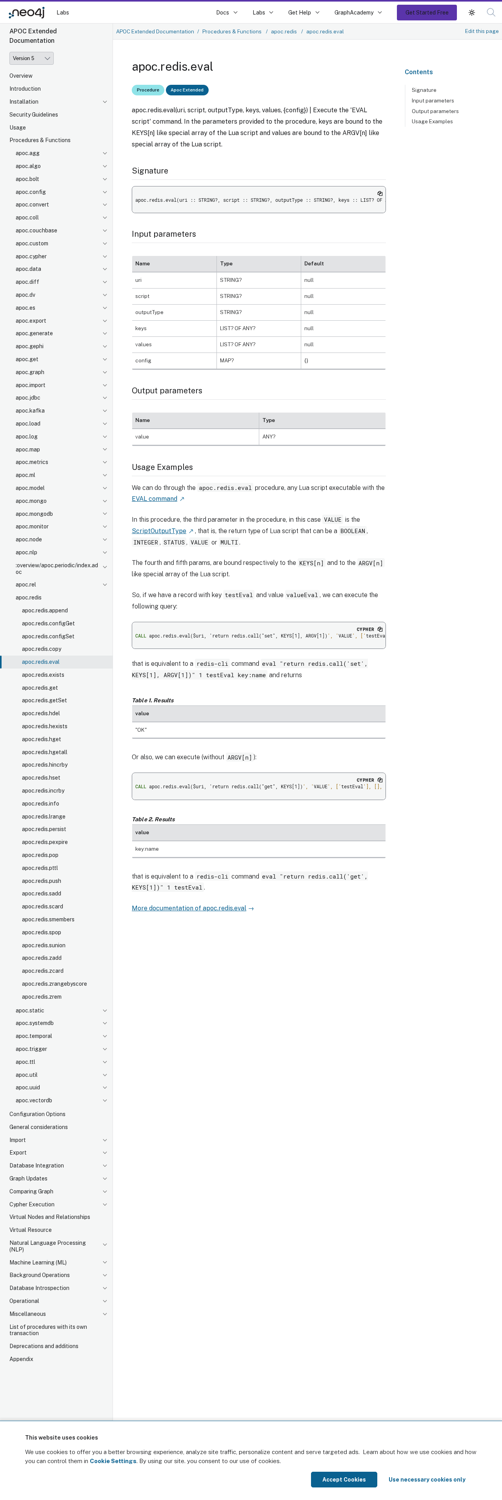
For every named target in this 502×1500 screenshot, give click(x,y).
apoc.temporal (34, 1036)
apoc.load (28, 423)
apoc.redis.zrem (42, 997)
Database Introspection (39, 1288)
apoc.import (30, 385)
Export (18, 1152)
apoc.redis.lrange (43, 816)
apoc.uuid (28, 1087)
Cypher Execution (32, 1204)
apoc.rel (26, 584)
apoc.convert (32, 204)
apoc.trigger (31, 1049)
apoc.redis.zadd (42, 958)
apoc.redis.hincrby (44, 765)
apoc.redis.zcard (43, 971)
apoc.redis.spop (41, 932)
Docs (222, 12)
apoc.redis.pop (40, 855)
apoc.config (31, 192)
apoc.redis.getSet (44, 700)
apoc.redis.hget (41, 739)
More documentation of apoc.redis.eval (189, 908)
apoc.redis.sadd (41, 893)
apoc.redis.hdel (41, 713)
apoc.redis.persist (44, 829)
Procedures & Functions (40, 140)
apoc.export (31, 321)
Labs (62, 12)
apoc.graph (30, 372)
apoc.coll (27, 217)
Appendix (21, 1359)
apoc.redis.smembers (48, 919)
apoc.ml (25, 475)
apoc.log (27, 436)
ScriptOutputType (159, 531)
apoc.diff (27, 282)
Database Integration (36, 1165)
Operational (24, 1301)
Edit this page (482, 31)
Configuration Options (37, 1114)
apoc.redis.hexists (44, 726)
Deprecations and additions (43, 1346)
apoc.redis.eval (41, 662)
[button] (471, 12)
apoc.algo (28, 166)
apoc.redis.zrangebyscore (54, 984)
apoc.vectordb (34, 1100)
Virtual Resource (30, 1230)
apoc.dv (25, 295)
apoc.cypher (31, 256)
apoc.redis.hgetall (44, 752)
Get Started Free (427, 12)
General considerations (38, 1127)
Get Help (299, 12)
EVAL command (154, 498)
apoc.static (30, 1010)
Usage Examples (432, 121)
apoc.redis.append (45, 610)
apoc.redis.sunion (43, 945)
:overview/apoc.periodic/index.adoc (57, 568)
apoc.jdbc (28, 398)
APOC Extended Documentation (155, 31)
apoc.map (28, 449)
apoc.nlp (26, 552)
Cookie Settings (113, 1461)
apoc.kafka (30, 410)
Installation (23, 102)
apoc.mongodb (34, 514)
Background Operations (39, 1275)
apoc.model (30, 488)
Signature (424, 90)
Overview (21, 76)
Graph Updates (28, 1178)
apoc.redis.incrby (43, 790)
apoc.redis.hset (41, 778)
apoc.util (27, 1075)
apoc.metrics (32, 462)
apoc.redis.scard (42, 906)
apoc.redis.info (40, 803)
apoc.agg (28, 153)
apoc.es (25, 308)
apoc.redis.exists (43, 675)
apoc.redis (29, 597)
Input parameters (433, 100)
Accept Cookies (344, 1479)
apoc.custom (32, 243)
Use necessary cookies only (427, 1479)
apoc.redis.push (41, 881)
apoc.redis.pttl (40, 868)
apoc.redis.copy (41, 649)
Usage (17, 127)
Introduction (25, 89)
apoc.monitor (32, 526)
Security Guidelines (33, 114)
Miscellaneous (27, 1314)
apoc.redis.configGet (48, 623)
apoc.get (27, 359)
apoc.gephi (30, 346)
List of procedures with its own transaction (48, 1330)
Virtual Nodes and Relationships (49, 1217)
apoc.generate (34, 333)
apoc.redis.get (40, 688)
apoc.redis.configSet (48, 636)
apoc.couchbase (36, 230)
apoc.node (29, 539)
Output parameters (435, 111)
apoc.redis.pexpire (45, 842)
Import (17, 1140)
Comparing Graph (31, 1191)
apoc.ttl (25, 1062)
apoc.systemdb (35, 1023)
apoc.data (28, 269)
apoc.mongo (31, 501)
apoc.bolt (27, 179)
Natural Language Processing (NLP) (47, 1246)
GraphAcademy (354, 12)
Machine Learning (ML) (38, 1262)
